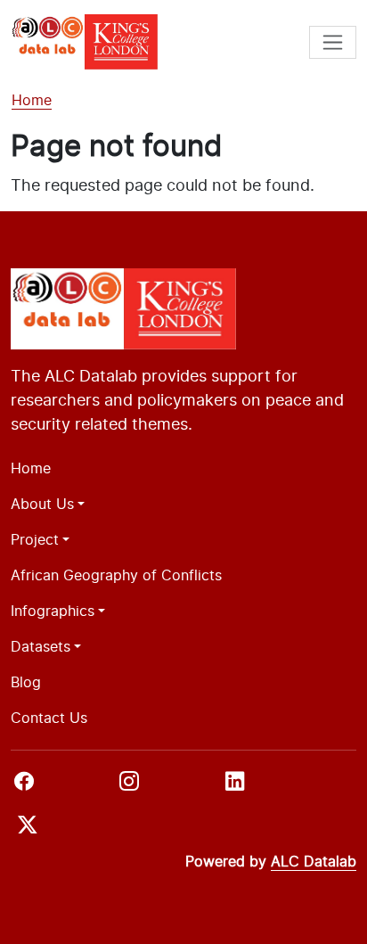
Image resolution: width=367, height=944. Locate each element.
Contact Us (49, 717)
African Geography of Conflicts (116, 575)
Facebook (61, 786)
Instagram (165, 786)
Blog (26, 682)
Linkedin (264, 786)
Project (35, 539)
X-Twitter (48, 830)
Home (32, 100)
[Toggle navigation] (332, 42)
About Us (42, 504)
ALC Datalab (313, 861)
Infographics (52, 611)
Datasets (40, 646)
